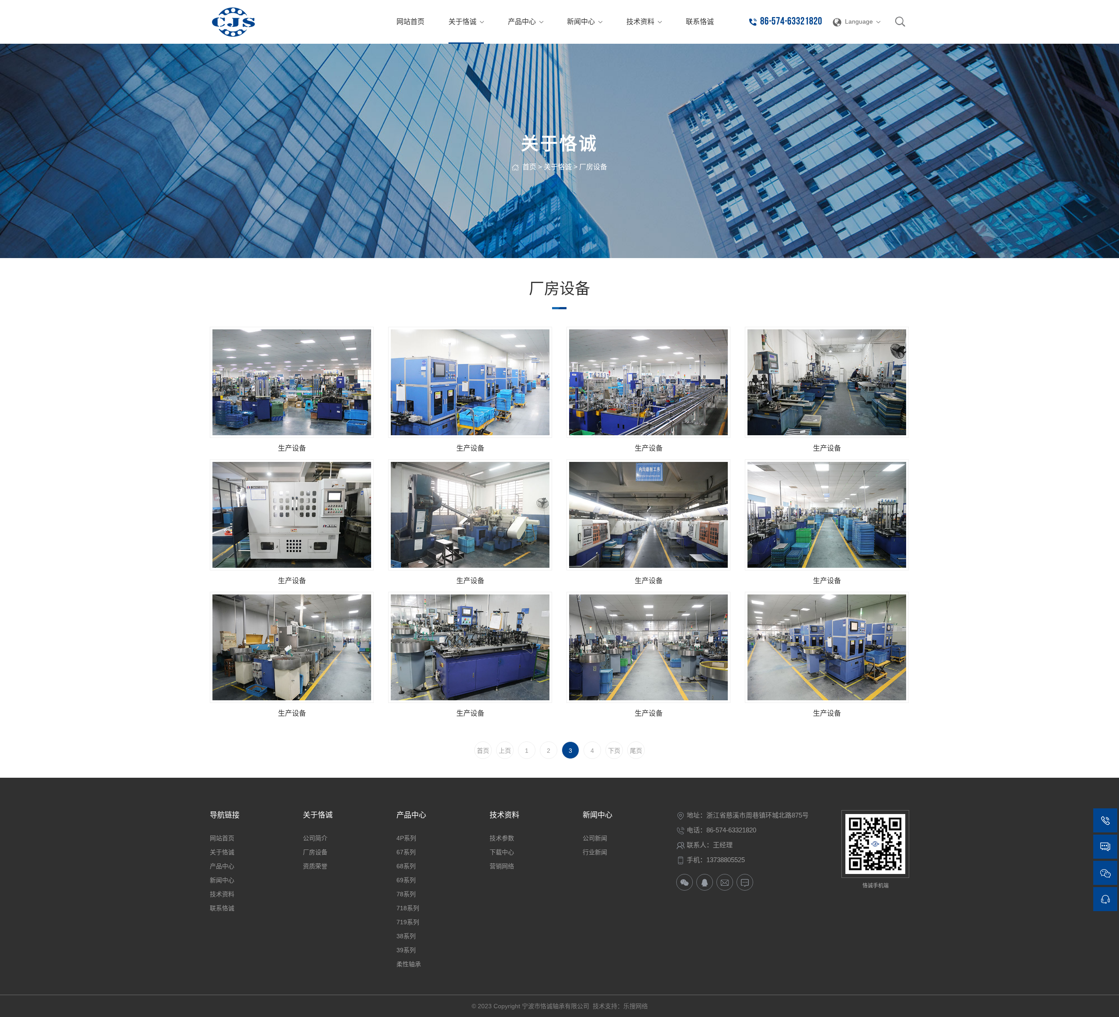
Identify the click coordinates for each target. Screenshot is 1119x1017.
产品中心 (222, 866)
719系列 (407, 922)
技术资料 (222, 894)
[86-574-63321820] (1105, 820)
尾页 (636, 750)
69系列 (406, 880)
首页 (529, 167)
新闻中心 (222, 880)
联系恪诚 (222, 908)
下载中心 (502, 852)
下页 (614, 750)
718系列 (407, 908)
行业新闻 (595, 852)
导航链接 (225, 815)
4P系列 (406, 838)
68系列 (406, 866)
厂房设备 (593, 167)
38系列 (406, 936)
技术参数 (502, 838)
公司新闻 (595, 838)
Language (859, 21)
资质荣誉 (315, 866)
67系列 (406, 852)
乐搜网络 (635, 1006)
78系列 (406, 894)
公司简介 (315, 838)
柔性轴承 (408, 964)
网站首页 (222, 838)
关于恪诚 (558, 167)
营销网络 (502, 866)
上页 (505, 750)
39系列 (406, 950)
